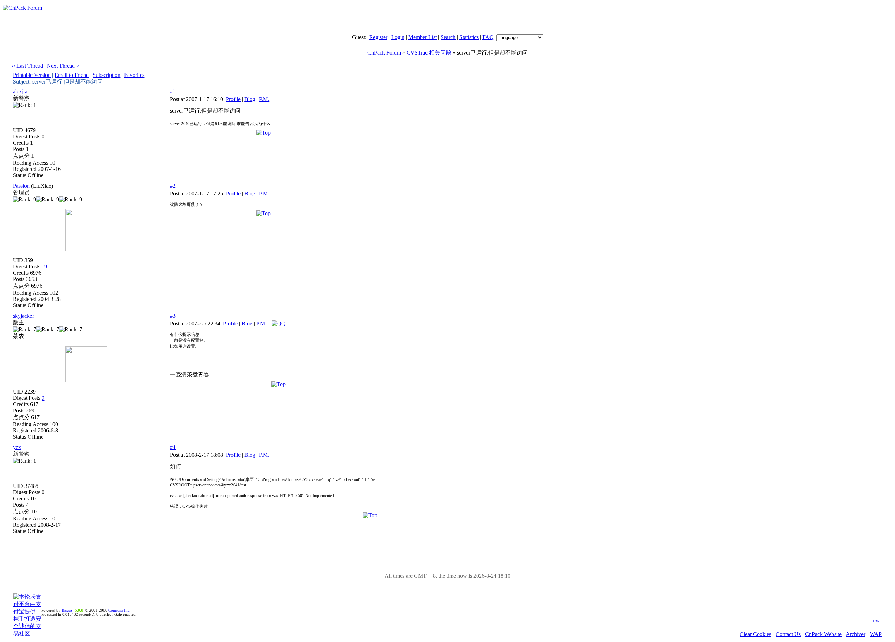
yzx (17, 447)
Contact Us (788, 634)
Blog (249, 99)
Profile (233, 99)
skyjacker (23, 316)
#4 (173, 447)
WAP (876, 634)
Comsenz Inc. (119, 610)
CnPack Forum (384, 53)
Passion (21, 186)
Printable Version (32, 75)
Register (378, 37)
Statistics (469, 37)
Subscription (106, 75)
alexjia (20, 91)
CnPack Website (823, 634)
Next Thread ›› (63, 66)
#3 (173, 316)
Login (397, 37)
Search (448, 37)
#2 (173, 186)
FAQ (488, 37)
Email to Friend (72, 75)
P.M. (264, 99)
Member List (422, 37)
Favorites (134, 75)
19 (44, 266)
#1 (173, 91)
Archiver (855, 634)
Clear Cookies (755, 634)
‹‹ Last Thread (27, 66)
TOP (876, 621)
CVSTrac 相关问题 (429, 53)
